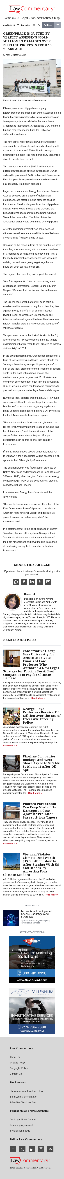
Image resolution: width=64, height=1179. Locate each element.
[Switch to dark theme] (38, 25)
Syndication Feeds (20, 1130)
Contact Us (16, 1073)
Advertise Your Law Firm (23, 1102)
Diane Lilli (29, 594)
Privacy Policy (17, 1062)
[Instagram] (41, 1149)
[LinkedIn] (32, 1149)
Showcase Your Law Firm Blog (26, 1091)
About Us (15, 1057)
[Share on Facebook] (24, 582)
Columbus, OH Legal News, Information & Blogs (32, 18)
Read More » (38, 698)
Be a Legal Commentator (23, 1096)
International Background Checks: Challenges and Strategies (36, 914)
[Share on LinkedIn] (32, 582)
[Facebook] (13, 1149)
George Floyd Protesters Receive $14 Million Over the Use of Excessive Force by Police (42, 715)
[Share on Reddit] (16, 582)
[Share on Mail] (48, 582)
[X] (22, 1149)
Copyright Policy (19, 1068)
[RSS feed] (50, 1149)
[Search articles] (34, 25)
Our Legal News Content (23, 1119)
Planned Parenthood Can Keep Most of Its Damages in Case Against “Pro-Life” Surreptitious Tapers (40, 810)
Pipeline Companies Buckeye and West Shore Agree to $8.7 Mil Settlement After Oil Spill (41, 763)
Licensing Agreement (21, 1125)
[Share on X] (40, 582)
